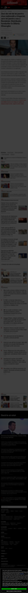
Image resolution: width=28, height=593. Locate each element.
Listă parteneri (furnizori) (5, 586)
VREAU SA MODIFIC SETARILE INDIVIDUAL (14, 591)
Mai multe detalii (22, 573)
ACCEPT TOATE (14, 588)
